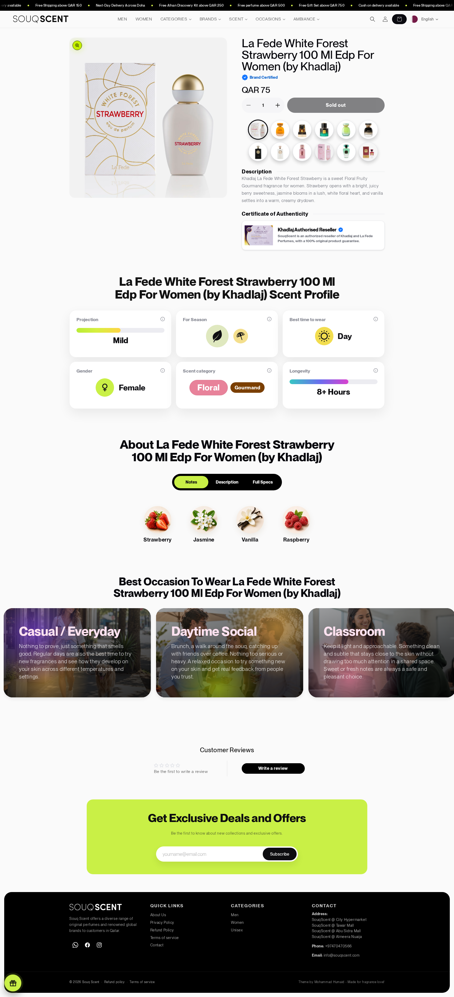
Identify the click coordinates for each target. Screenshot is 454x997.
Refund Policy (162, 930)
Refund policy (114, 982)
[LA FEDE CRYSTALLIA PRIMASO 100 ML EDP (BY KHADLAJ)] (368, 151)
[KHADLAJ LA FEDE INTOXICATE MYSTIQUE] (324, 129)
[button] (175, 19)
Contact (157, 945)
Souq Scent (90, 982)
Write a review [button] (273, 768)
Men (235, 915)
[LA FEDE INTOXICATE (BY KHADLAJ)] (302, 129)
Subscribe (279, 854)
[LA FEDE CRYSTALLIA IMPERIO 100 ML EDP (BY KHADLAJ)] (346, 151)
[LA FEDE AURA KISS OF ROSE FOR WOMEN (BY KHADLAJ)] (368, 129)
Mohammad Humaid (329, 982)
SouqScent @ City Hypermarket (339, 920)
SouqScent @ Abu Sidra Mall (336, 931)
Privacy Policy (162, 922)
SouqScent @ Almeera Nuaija (337, 937)
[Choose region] (414, 19)
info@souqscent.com (342, 955)
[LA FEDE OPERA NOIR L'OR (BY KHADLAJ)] (258, 151)
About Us (158, 915)
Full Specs (263, 482)
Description (227, 482)
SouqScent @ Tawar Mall (333, 925)
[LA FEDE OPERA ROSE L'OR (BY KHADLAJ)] (280, 151)
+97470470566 (338, 946)
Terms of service (164, 938)
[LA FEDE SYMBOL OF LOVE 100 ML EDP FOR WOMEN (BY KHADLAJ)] (302, 151)
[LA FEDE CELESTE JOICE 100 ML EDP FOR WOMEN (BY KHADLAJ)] (324, 151)
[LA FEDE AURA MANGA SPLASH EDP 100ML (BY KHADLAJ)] (280, 129)
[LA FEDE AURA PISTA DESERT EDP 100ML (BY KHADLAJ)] (346, 129)
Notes (191, 482)
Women (237, 922)
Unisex (237, 930)
